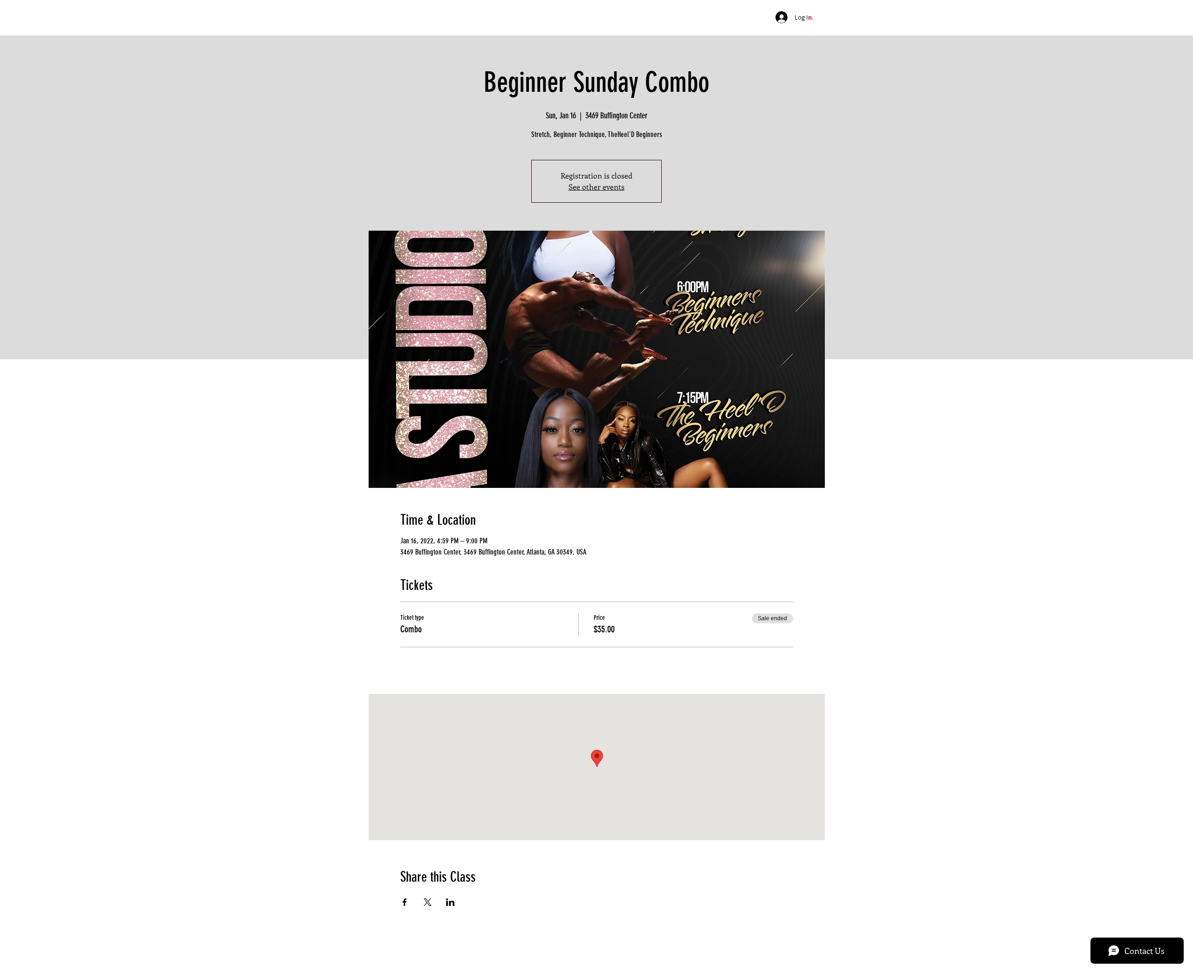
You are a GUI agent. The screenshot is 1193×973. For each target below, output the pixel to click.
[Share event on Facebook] (404, 902)
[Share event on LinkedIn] (450, 902)
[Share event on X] (427, 902)
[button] (811, 17)
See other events (596, 187)
